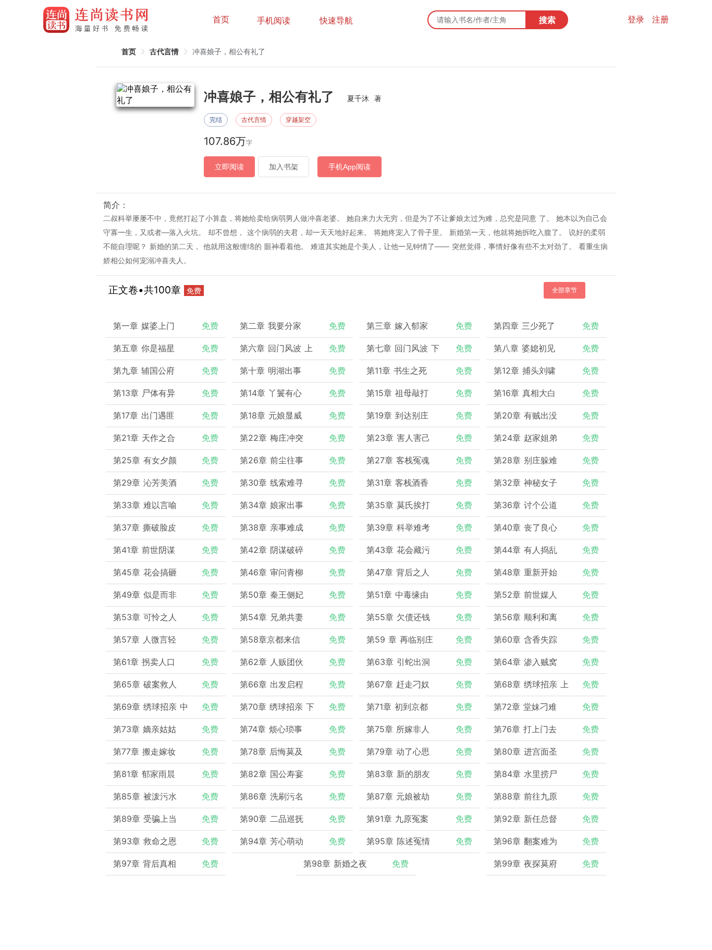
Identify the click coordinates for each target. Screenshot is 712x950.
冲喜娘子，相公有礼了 (228, 51)
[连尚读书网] (98, 20)
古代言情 (164, 51)
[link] (128, 51)
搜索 (547, 20)
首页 (221, 19)
